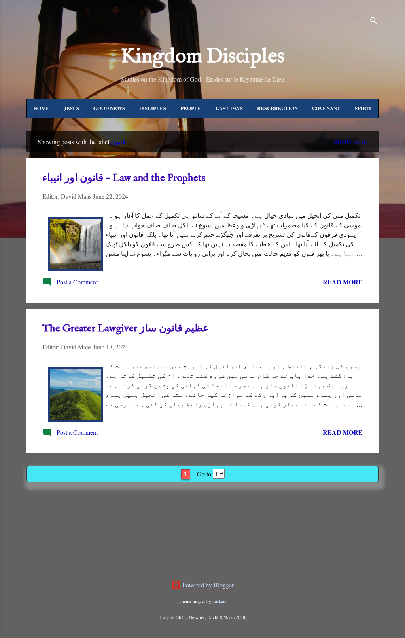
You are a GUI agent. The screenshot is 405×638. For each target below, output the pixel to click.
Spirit (363, 108)
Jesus (71, 108)
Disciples (152, 108)
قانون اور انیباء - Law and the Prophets (123, 178)
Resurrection (277, 108)
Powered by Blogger (207, 585)
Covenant (326, 108)
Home (41, 108)
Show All (350, 141)
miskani (219, 601)
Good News (109, 108)
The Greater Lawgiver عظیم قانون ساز (125, 328)
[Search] (374, 22)
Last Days (229, 108)
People (190, 108)
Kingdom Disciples (202, 57)
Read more (343, 281)
